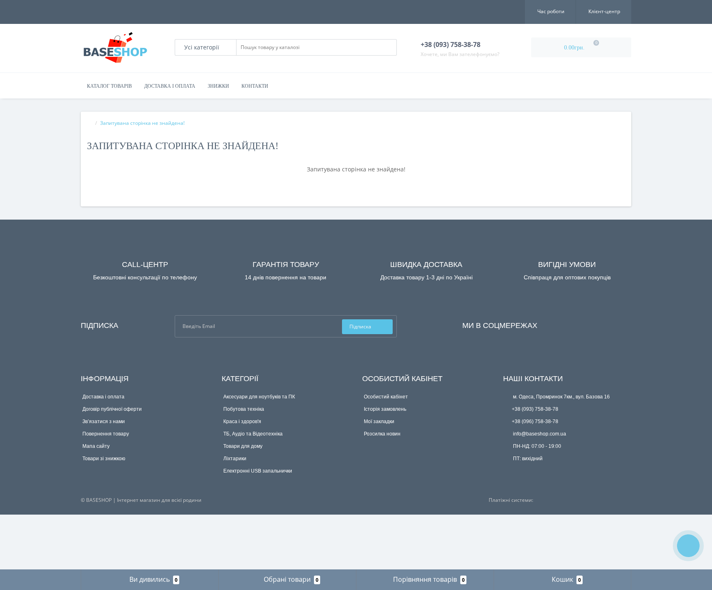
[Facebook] (555, 323)
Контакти (254, 86)
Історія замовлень (385, 409)
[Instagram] (566, 323)
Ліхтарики (234, 458)
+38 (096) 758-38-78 (535, 421)
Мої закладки (379, 421)
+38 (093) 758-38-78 (535, 409)
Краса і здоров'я (242, 421)
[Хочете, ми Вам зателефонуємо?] (688, 545)
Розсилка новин (382, 434)
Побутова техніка (243, 409)
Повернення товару (105, 434)
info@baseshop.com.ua (539, 434)
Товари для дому (242, 446)
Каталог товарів (109, 86)
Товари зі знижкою (103, 458)
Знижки (218, 86)
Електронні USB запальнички (257, 471)
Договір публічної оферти (112, 409)
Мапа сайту (96, 446)
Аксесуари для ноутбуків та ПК (259, 397)
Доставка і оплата (169, 86)
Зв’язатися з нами (103, 421)
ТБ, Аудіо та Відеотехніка (253, 434)
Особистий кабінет (386, 397)
